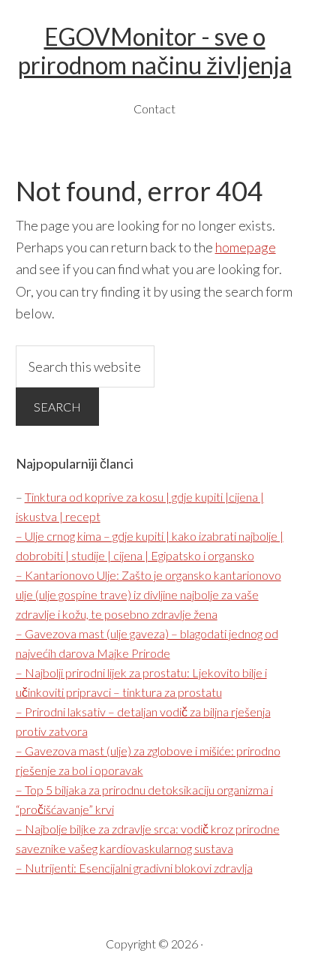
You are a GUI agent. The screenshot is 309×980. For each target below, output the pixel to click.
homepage (245, 247)
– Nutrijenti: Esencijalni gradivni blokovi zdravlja (134, 868)
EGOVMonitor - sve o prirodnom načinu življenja (155, 51)
